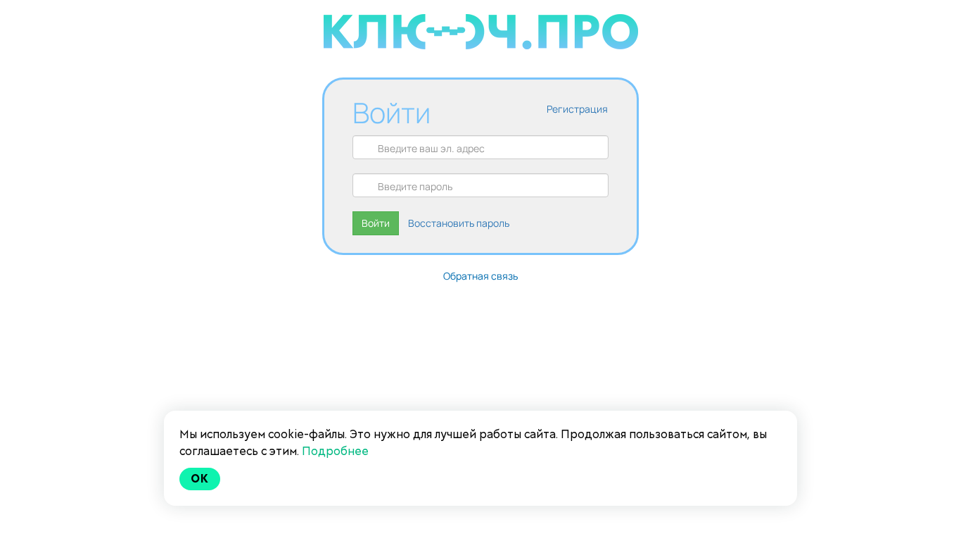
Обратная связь (480, 275)
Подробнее (335, 451)
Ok (200, 478)
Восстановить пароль (458, 223)
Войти (376, 223)
